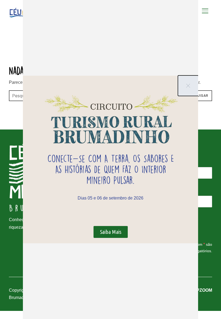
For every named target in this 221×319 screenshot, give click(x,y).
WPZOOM (202, 290)
